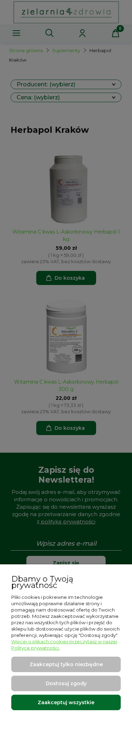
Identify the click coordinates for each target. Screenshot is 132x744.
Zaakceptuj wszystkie (66, 702)
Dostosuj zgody (66, 683)
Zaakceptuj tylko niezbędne (66, 664)
